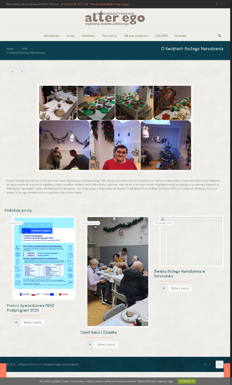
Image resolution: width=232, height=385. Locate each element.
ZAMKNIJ (185, 381)
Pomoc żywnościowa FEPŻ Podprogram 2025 (30, 308)
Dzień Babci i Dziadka (98, 332)
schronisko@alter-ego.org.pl (111, 4)
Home (10, 48)
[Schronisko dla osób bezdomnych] (115, 18)
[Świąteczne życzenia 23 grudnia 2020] (3, 370)
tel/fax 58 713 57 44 (76, 4)
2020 (25, 48)
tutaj (170, 381)
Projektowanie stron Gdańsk (61, 364)
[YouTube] (221, 4)
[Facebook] (217, 4)
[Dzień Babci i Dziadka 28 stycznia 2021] (227, 370)
